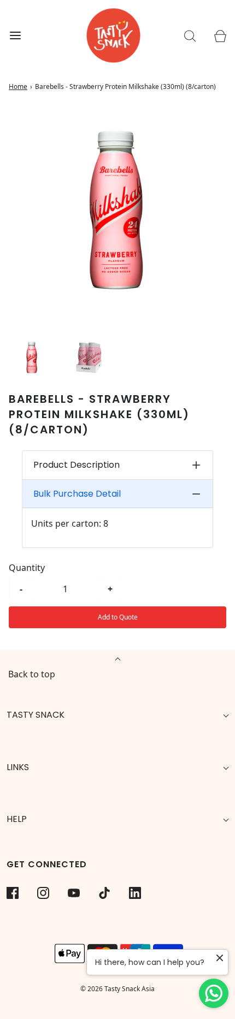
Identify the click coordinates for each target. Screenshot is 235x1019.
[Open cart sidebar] (220, 36)
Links (18, 767)
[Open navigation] (15, 36)
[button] (32, 357)
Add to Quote (118, 617)
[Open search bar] (190, 36)
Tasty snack (35, 714)
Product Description (76, 464)
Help (17, 819)
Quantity (27, 568)
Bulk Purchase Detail (77, 493)
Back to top (31, 674)
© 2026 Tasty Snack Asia (117, 988)
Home (18, 86)
